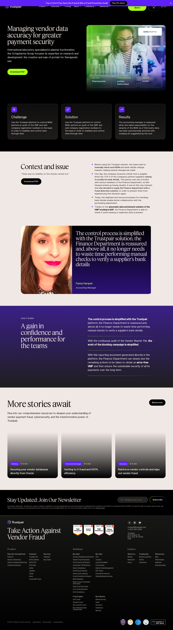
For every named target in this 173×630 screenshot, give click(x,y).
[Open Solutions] (60, 6)
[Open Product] (47, 6)
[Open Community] (95, 6)
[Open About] (80, 6)
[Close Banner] (171, 3)
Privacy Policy (100, 508)
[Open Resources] (110, 6)
